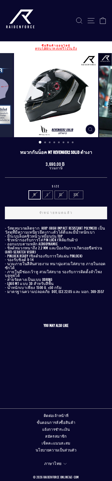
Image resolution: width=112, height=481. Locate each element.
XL (61, 195)
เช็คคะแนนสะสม (56, 443)
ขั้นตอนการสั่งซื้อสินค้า (56, 423)
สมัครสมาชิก (56, 437)
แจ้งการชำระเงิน (56, 430)
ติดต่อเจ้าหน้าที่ (56, 416)
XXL (76, 195)
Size (56, 186)
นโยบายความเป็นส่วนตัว (56, 450)
